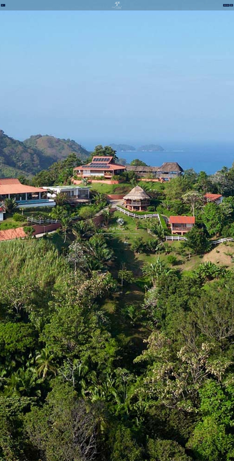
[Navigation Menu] (231, 5)
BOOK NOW (226, 5)
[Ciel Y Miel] (117, 5)
